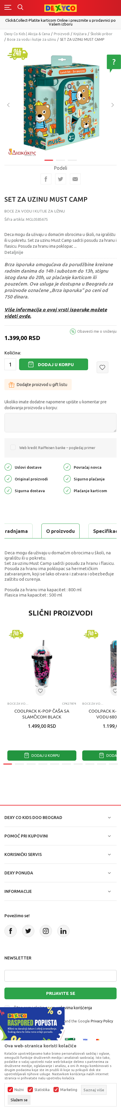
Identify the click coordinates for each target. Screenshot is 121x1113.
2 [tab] (60, 160)
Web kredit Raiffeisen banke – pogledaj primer (57, 448)
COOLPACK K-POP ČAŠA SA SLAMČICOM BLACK (41, 713)
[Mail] (75, 179)
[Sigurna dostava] (8, 490)
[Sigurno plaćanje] (67, 478)
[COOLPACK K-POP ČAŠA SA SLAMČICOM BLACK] (41, 662)
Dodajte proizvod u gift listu (42, 384)
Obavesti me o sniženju (97, 331)
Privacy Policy (102, 1021)
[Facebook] (46, 179)
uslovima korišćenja (74, 1007)
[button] (102, 367)
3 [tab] (72, 160)
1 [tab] (48, 160)
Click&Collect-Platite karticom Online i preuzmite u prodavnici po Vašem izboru (60, 22)
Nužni (19, 1090)
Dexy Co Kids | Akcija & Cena (27, 34)
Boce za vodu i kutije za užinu (31, 39)
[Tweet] (61, 179)
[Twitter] (28, 931)
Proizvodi (62, 34)
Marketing (68, 1090)
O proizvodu (60, 531)
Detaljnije (13, 252)
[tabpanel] (60, 101)
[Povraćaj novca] (67, 466)
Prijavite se (60, 993)
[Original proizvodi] (8, 478)
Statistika (42, 1090)
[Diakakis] (22, 152)
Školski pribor (101, 34)
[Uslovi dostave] (8, 466)
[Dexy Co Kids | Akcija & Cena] (60, 7)
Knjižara (80, 34)
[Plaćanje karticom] (67, 490)
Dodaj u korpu (56, 364)
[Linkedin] (63, 931)
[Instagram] (46, 931)
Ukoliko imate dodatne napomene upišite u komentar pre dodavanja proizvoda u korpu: (55, 405)
